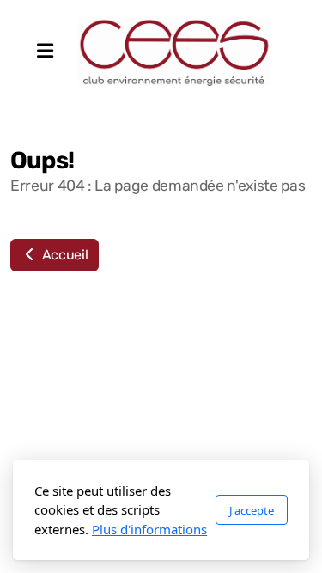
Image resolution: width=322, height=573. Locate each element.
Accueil (63, 255)
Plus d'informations (149, 529)
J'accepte (251, 510)
